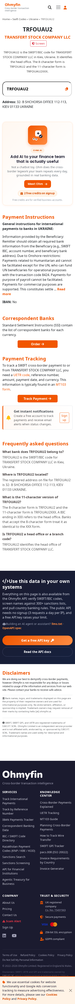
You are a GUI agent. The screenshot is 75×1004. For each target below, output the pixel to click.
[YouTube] (14, 935)
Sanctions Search (13, 857)
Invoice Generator (52, 868)
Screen (40, 43)
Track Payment (36, 398)
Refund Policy (27, 955)
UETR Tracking (49, 813)
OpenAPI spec (11, 628)
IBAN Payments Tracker (18, 820)
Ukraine (33, 19)
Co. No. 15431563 (55, 910)
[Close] (70, 990)
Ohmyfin (12, 4)
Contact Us (9, 915)
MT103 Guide (49, 819)
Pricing (7, 909)
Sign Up (7, 927)
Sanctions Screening (16, 863)
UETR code (21, 375)
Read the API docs (37, 652)
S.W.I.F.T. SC (8, 975)
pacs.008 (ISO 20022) (54, 852)
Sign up (64, 418)
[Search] (50, 7)
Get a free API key (35, 640)
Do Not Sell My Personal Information (22, 960)
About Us (8, 902)
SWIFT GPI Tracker (52, 846)
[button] (65, 7)
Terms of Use (9, 955)
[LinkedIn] (4, 935)
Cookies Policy (46, 955)
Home (6, 19)
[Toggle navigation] (58, 7)
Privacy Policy (26, 999)
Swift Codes (19, 19)
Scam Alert (13, 921)
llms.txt (57, 624)
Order (36, 344)
